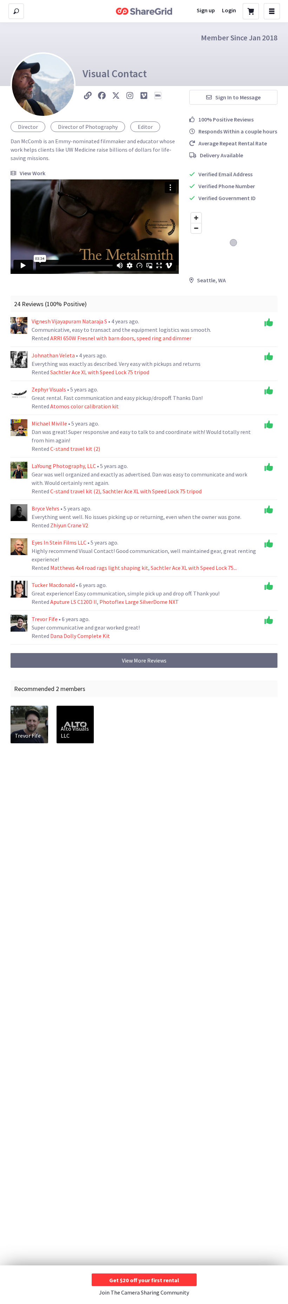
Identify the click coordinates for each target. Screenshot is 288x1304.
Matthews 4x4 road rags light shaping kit (99, 567)
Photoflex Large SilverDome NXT (139, 601)
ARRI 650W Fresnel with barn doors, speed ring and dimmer (120, 338)
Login (229, 10)
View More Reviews (144, 660)
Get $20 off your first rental (144, 1280)
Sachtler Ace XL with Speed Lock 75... (194, 567)
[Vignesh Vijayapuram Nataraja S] (19, 325)
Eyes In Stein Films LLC (59, 542)
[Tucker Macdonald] (19, 589)
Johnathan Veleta (54, 355)
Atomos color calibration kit (84, 406)
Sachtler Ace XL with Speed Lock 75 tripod (99, 372)
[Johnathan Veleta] (19, 359)
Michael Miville (50, 423)
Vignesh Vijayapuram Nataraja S (70, 321)
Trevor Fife (45, 619)
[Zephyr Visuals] (19, 393)
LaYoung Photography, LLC (64, 465)
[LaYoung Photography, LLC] (19, 470)
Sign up (206, 10)
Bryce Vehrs (46, 508)
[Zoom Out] (196, 228)
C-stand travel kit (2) (75, 448)
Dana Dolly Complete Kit (80, 635)
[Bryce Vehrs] (19, 512)
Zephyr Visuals (49, 389)
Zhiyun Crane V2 (69, 525)
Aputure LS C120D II (73, 601)
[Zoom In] (196, 218)
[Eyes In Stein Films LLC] (19, 546)
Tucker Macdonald (54, 584)
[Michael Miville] (19, 427)
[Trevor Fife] (19, 623)
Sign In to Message (238, 97)
